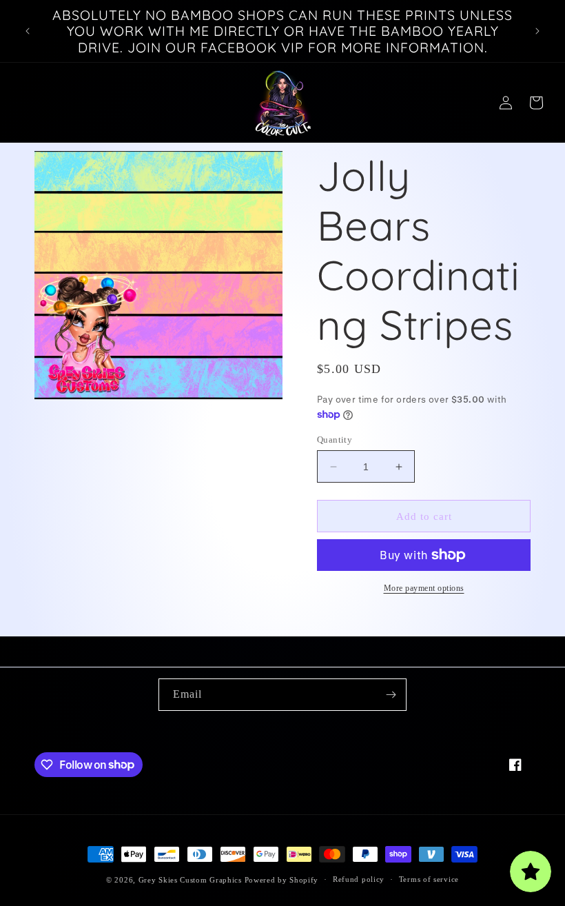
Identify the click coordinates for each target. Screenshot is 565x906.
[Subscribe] (391, 694)
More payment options (424, 588)
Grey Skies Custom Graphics (190, 880)
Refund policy (358, 879)
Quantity (334, 439)
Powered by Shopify (282, 880)
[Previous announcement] (27, 31)
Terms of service (429, 879)
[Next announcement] (537, 31)
